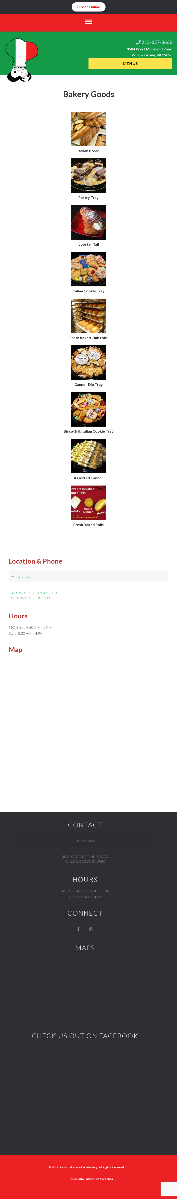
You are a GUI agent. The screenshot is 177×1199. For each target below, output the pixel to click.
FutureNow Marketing (99, 1179)
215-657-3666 (156, 42)
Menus (130, 63)
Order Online (88, 7)
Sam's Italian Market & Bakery (78, 1167)
